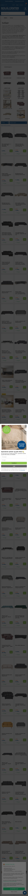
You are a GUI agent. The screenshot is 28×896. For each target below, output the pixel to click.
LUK (14, 466)
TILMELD (14, 463)
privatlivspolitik (22, 470)
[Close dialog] (26, 426)
